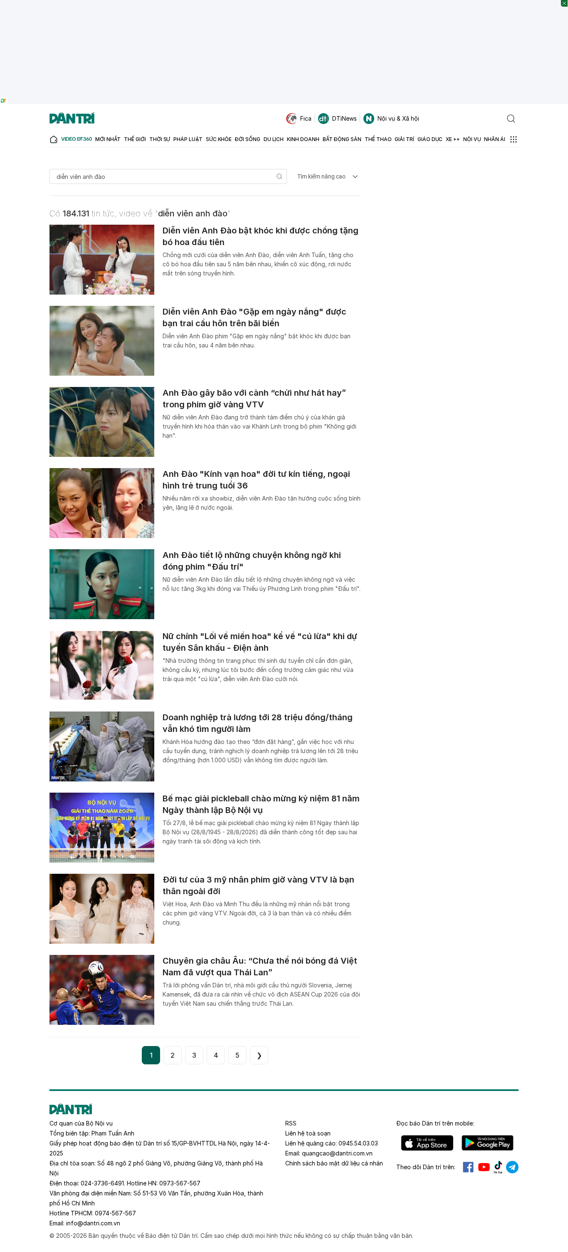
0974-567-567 (115, 1213)
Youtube (484, 1167)
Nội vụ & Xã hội (398, 118)
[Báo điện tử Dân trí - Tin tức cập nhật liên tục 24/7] (71, 118)
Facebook (468, 1167)
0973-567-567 (179, 1183)
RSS (290, 1123)
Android (488, 1143)
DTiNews (344, 118)
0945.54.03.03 (358, 1143)
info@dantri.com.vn (93, 1223)
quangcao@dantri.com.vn (337, 1153)
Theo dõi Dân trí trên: (425, 1166)
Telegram (512, 1167)
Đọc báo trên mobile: (435, 1123)
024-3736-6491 (102, 1183)
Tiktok (498, 1167)
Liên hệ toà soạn (308, 1133)
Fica (305, 118)
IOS (427, 1143)
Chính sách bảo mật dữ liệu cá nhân (334, 1163)
